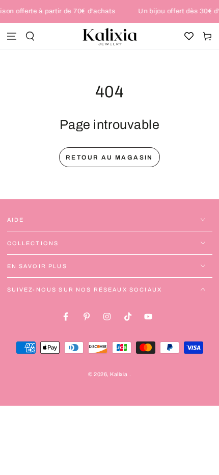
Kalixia (119, 374)
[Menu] (12, 36)
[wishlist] (189, 36)
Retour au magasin (109, 157)
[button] (30, 36)
